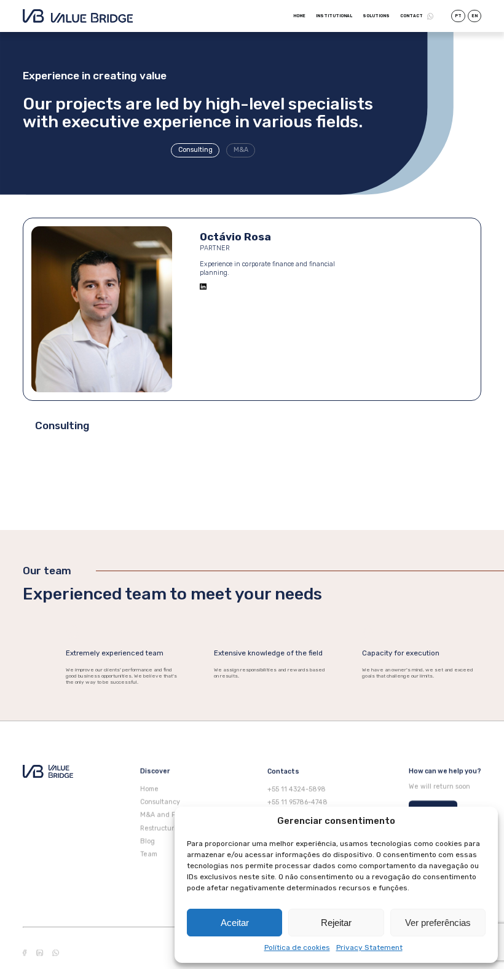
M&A (240, 150)
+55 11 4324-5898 (296, 789)
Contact (411, 16)
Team (148, 854)
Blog (147, 841)
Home (299, 16)
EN (474, 16)
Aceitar (235, 922)
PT (458, 16)
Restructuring (162, 829)
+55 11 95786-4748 (297, 802)
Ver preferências (438, 922)
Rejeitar (336, 922)
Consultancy (160, 802)
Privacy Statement (369, 947)
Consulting (195, 150)
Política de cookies (297, 947)
